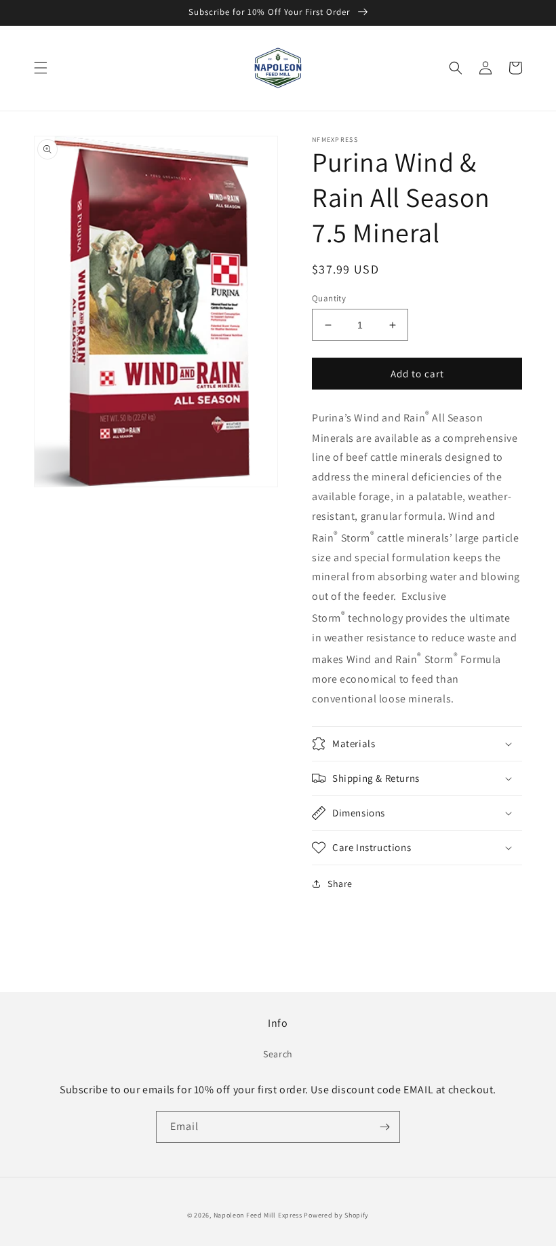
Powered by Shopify (336, 1215)
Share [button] (340, 883)
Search (278, 1054)
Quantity (329, 298)
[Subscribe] (384, 1127)
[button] (41, 68)
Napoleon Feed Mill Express (259, 1215)
